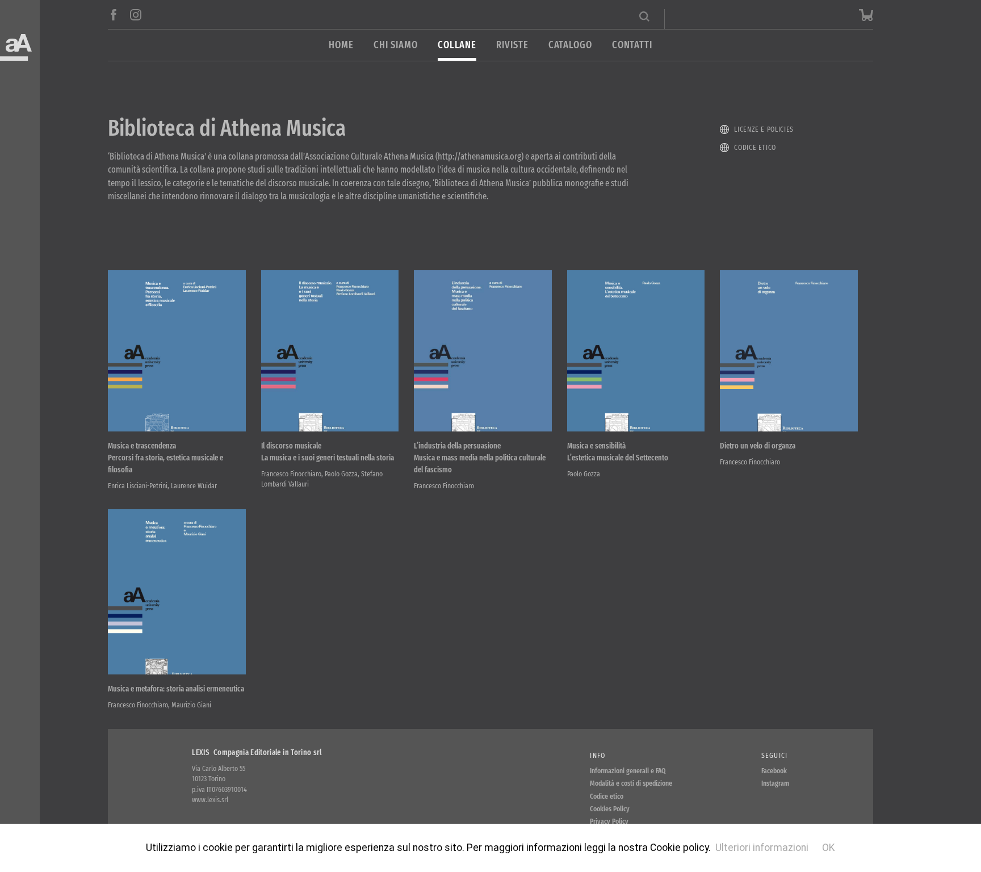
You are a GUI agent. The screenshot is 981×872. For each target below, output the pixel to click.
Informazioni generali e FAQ (628, 770)
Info (597, 755)
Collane (457, 45)
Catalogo (570, 45)
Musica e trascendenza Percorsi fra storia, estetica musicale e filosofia (165, 458)
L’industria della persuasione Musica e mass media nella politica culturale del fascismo (480, 458)
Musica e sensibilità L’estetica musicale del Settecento (617, 452)
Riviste (512, 45)
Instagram (775, 783)
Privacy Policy (609, 821)
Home (341, 45)
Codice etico (755, 147)
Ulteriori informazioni (761, 847)
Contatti (632, 45)
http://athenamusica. (479, 156)
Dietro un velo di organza (757, 446)
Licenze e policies (764, 129)
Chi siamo (396, 45)
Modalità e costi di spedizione (631, 783)
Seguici (774, 755)
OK (828, 847)
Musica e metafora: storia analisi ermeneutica (176, 689)
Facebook (774, 770)
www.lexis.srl (210, 799)
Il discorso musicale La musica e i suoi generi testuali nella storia (327, 452)
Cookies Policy (610, 808)
